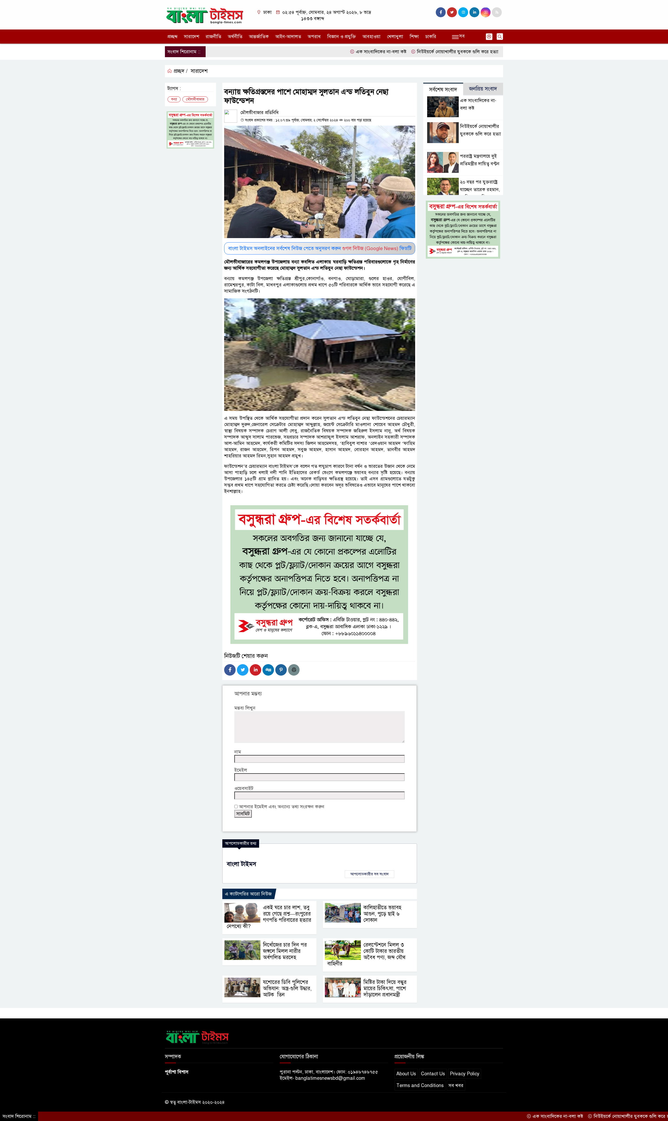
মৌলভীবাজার (195, 99)
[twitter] (452, 12)
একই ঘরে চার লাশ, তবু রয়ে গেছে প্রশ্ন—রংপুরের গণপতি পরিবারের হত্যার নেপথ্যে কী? (269, 917)
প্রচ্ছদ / (180, 71)
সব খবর (456, 1085)
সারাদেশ (191, 36)
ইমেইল (240, 770)
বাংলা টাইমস (241, 864)
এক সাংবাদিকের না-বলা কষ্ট (339, 52)
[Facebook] (230, 670)
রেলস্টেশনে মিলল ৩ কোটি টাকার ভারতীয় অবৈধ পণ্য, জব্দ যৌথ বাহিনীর (366, 954)
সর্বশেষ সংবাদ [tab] (443, 89)
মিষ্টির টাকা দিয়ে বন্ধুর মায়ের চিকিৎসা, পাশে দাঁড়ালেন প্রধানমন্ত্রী (385, 988)
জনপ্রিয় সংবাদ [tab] (483, 89)
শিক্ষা (414, 36)
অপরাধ (314, 36)
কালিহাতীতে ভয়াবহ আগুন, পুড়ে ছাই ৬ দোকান (382, 913)
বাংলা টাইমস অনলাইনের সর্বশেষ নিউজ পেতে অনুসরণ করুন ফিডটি (319, 248)
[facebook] (441, 12)
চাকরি (430, 36)
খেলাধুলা (395, 36)
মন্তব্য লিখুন (244, 708)
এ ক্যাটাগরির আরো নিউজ (248, 894)
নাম (237, 752)
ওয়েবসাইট (243, 788)
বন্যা (174, 99)
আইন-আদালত (288, 36)
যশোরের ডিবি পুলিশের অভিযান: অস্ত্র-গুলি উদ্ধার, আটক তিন (287, 988)
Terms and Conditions (420, 1085)
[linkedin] (474, 12)
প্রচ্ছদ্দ (172, 36)
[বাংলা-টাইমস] (205, 14)
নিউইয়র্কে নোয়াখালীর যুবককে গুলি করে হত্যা (416, 52)
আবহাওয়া (371, 36)
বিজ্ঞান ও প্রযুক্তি (341, 36)
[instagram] (463, 12)
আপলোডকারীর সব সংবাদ (369, 874)
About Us (406, 1074)
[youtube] (486, 12)
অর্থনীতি (235, 36)
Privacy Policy (464, 1074)
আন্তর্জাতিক (259, 36)
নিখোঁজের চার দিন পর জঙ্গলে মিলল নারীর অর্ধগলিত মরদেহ (285, 951)
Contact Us (433, 1074)
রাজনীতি (213, 36)
